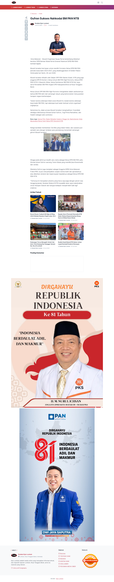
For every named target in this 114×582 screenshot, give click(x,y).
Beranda (62, 553)
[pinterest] (26, 35)
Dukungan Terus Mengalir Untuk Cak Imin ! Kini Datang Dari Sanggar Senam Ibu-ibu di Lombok (42, 244)
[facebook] (26, 21)
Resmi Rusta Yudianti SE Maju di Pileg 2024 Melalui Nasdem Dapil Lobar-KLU (43, 215)
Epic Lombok (59, 578)
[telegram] (26, 31)
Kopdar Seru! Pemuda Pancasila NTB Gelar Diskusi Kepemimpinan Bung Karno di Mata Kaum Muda (70, 216)
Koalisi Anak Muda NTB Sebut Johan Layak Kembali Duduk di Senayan (70, 243)
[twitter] (26, 25)
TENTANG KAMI (65, 556)
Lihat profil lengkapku (19, 568)
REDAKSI (63, 559)
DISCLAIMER (64, 564)
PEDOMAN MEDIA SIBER (68, 566)
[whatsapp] (26, 28)
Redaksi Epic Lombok (25, 554)
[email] (26, 38)
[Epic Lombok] (13, 2)
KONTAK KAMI (64, 561)
